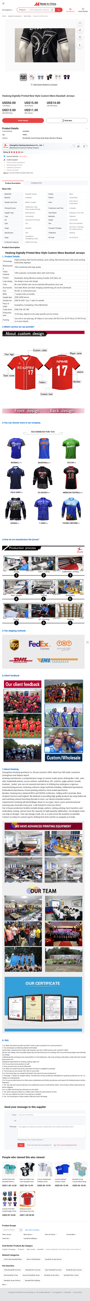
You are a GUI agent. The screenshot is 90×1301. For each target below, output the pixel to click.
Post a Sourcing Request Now (65, 1145)
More (4, 1284)
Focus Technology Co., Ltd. (31, 1292)
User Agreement (57, 1292)
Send (21, 1145)
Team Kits (5, 1238)
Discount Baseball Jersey (31, 1275)
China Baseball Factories (12, 1270)
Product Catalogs (33, 1230)
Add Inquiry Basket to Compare (45, 84)
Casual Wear (70, 1234)
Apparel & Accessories (14, 16)
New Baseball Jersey (11, 1275)
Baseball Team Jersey (71, 1275)
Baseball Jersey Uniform (12, 1280)
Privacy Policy (77, 1292)
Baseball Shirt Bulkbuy (32, 1280)
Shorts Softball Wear (33, 1259)
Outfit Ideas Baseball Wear (13, 1259)
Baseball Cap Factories (74, 1270)
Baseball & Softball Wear (40, 16)
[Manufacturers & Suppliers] (45, 4)
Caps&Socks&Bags (30, 1238)
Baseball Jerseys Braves (53, 1259)
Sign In (5, 173)
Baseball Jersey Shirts (51, 1275)
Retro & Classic (50, 1234)
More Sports (28, 1234)
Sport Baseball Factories (53, 1270)
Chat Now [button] (68, 121)
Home (4, 16)
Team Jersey (6, 1234)
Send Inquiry (23, 120)
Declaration (67, 1292)
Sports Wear (27, 16)
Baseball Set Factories (32, 1270)
